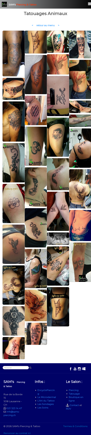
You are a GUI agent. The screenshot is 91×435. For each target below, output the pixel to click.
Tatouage (74, 393)
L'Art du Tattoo (46, 400)
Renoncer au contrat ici (17, 433)
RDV (68, 408)
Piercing (74, 390)
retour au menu (45, 25)
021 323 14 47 (14, 408)
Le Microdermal (47, 397)
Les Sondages (46, 404)
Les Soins (43, 407)
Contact (74, 405)
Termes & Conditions (75, 426)
